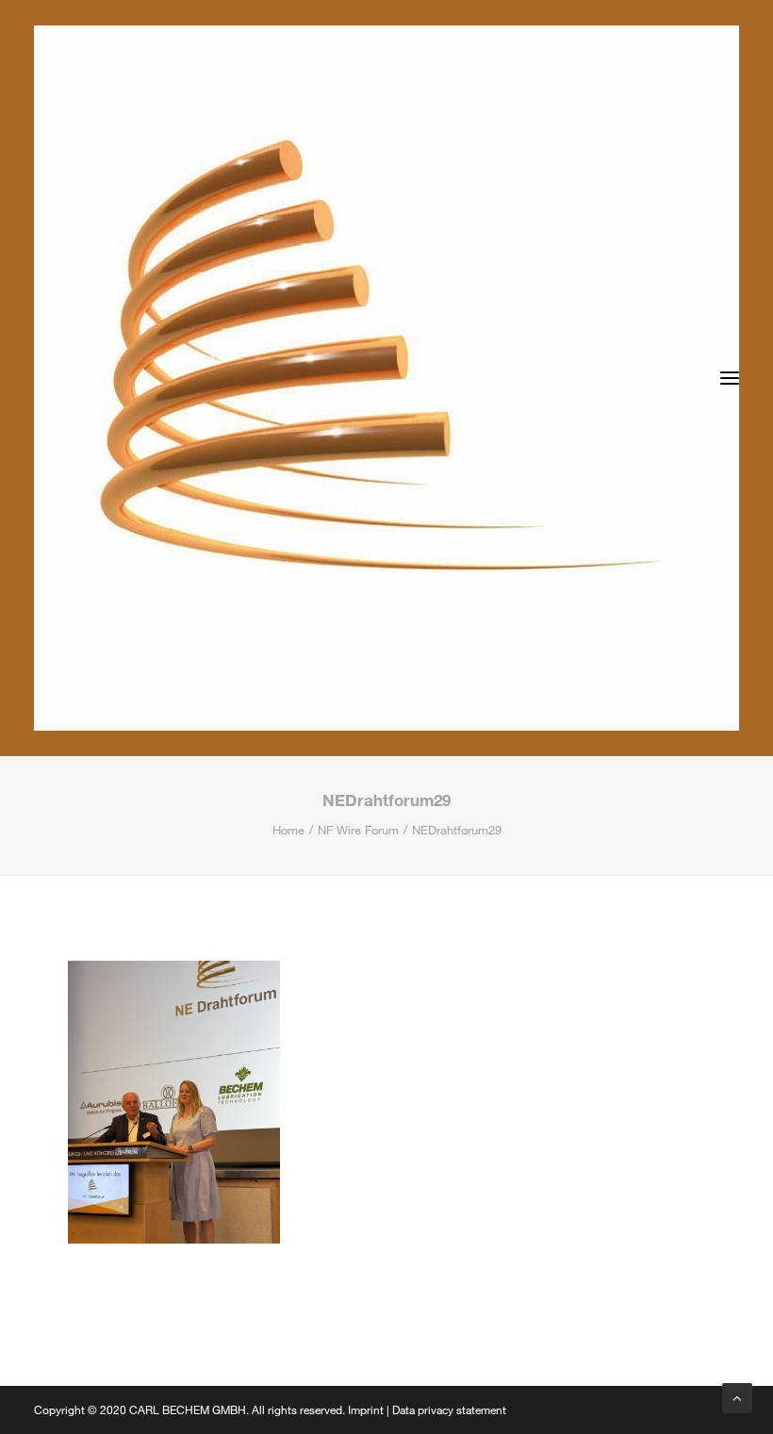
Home (288, 829)
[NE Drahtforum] (386, 378)
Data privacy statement (449, 1409)
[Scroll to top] (737, 1396)
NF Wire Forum (358, 829)
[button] (729, 378)
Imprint (366, 1409)
